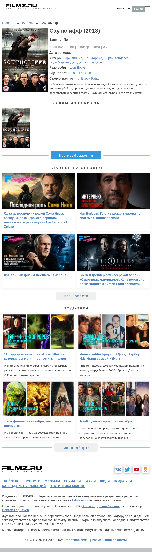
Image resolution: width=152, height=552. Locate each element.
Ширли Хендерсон (117, 58)
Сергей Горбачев (15, 510)
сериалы (72, 481)
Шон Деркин (78, 67)
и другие (95, 62)
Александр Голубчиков (100, 506)
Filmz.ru (78, 500)
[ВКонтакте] (118, 469)
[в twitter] (127, 469)
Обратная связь (76, 540)
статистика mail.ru (68, 486)
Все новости (76, 296)
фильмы (52, 481)
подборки (123, 481)
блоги (90, 481)
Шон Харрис (93, 58)
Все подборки (76, 448)
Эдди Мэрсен (59, 62)
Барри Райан (90, 78)
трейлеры (11, 481)
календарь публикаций (24, 486)
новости (32, 481)
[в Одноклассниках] (145, 469)
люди (105, 481)
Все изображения (76, 155)
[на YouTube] (136, 469)
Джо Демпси (79, 62)
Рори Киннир (72, 58)
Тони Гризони (81, 73)
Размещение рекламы (109, 540)
